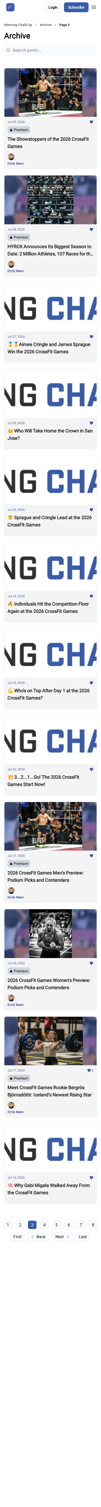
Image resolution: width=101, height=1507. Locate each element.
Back (41, 1236)
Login (52, 7)
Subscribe (76, 7)
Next (59, 1236)
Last (83, 1236)
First (17, 1236)
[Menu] (94, 6)
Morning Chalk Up (18, 25)
